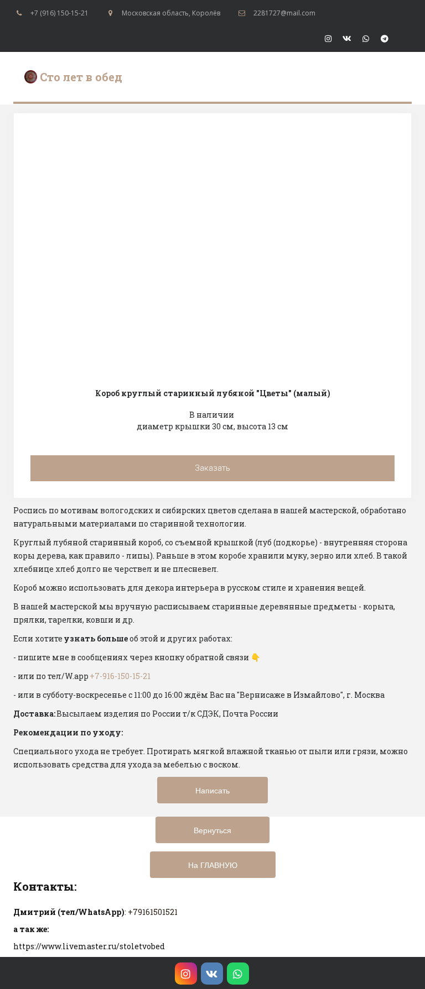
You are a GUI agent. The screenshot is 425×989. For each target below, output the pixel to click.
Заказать (212, 468)
